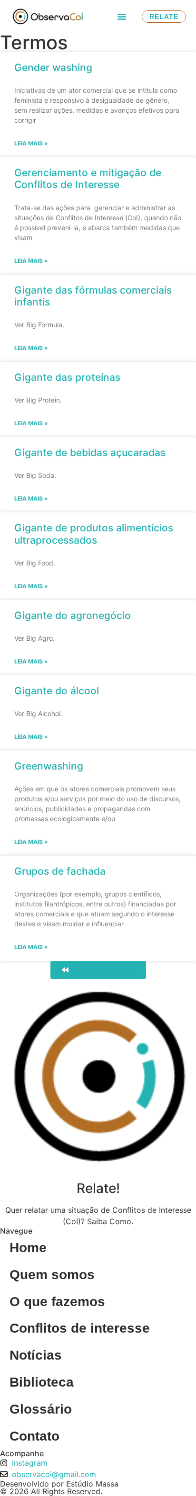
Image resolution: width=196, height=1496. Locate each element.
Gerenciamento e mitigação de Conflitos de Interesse (87, 178)
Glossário (41, 1409)
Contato (34, 1436)
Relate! (98, 1188)
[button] (122, 16)
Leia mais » (31, 143)
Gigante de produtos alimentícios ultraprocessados (93, 534)
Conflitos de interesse (80, 1328)
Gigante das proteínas (67, 377)
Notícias (36, 1355)
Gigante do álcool (56, 691)
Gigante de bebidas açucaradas (90, 452)
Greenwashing (48, 766)
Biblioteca (42, 1382)
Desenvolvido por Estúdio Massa (59, 1483)
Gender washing (53, 67)
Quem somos (52, 1274)
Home (28, 1247)
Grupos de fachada (60, 871)
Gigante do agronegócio (72, 615)
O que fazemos (57, 1301)
